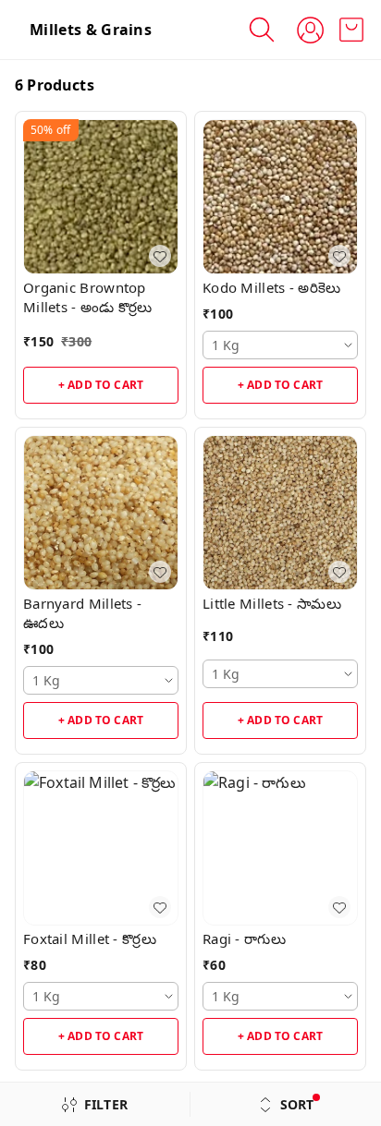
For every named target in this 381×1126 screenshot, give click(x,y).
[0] (351, 29)
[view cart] (351, 29)
